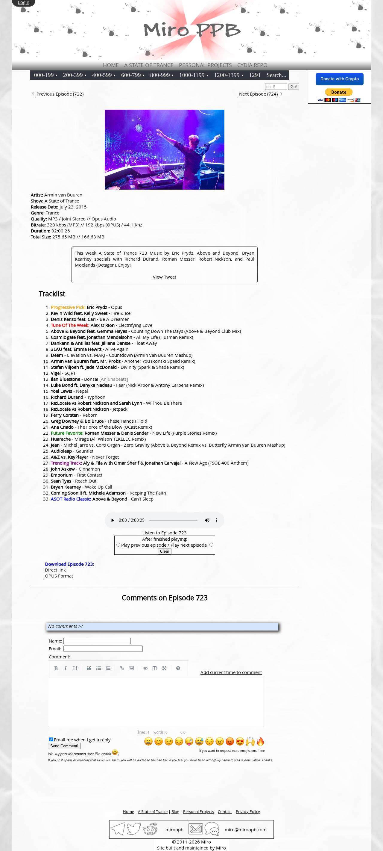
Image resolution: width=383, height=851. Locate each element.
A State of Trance (149, 65)
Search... (276, 75)
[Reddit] (150, 835)
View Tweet (164, 277)
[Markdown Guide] (178, 668)
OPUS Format (59, 576)
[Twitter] (134, 835)
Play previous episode (143, 545)
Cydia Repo (252, 65)
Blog (175, 811)
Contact (225, 811)
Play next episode (189, 545)
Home (111, 65)
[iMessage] (211, 835)
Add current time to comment (231, 672)
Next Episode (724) (259, 94)
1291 (255, 75)
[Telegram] (117, 835)
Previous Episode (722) (59, 94)
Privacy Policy (248, 811)
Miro (221, 848)
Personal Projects (205, 65)
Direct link (55, 570)
